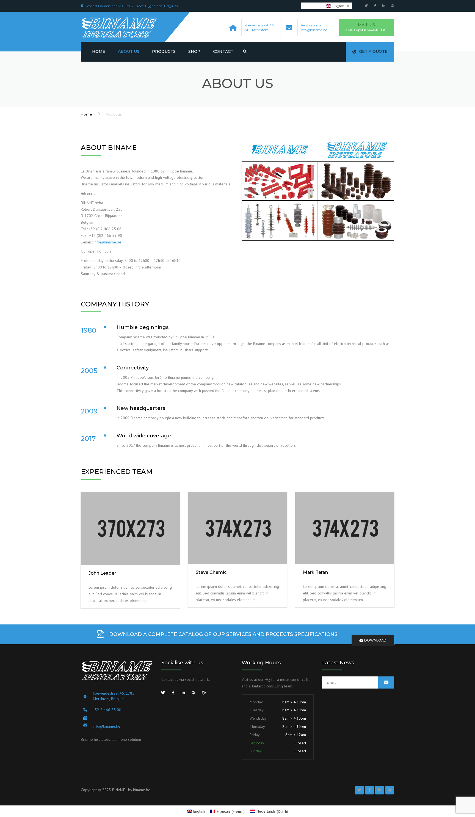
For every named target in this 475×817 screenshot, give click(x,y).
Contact (223, 51)
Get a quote (373, 51)
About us (128, 51)
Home (98, 51)
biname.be (141, 789)
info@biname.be (107, 242)
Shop (194, 51)
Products (164, 51)
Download (374, 640)
